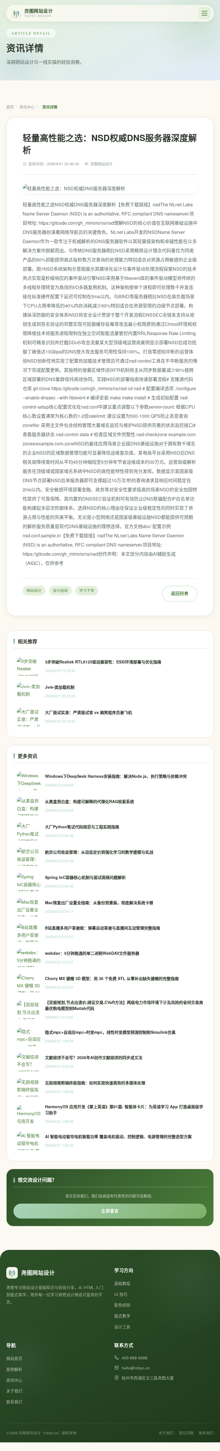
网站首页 (14, 1358)
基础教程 (122, 1283)
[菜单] (205, 13)
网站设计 (34, 590)
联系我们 (14, 1401)
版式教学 (122, 1316)
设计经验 (60, 590)
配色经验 (122, 1305)
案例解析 (14, 1369)
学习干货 (86, 590)
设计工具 (122, 1326)
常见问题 (186, 1432)
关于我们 (14, 1391)
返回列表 (179, 593)
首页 (10, 106)
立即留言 (110, 1211)
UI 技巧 (120, 1294)
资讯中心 (26, 106)
